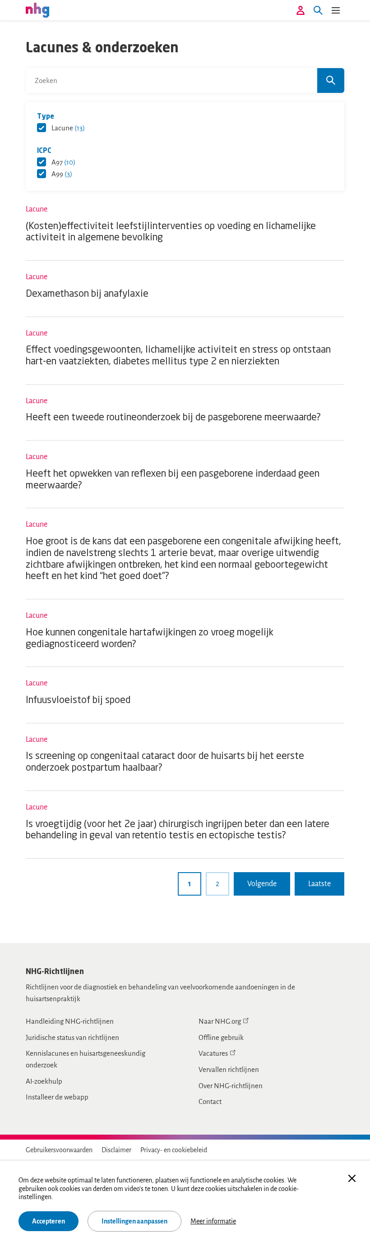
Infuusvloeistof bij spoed (78, 700)
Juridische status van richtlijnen (72, 1037)
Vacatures (213, 1053)
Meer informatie (213, 1221)
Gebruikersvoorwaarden (59, 1150)
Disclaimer (116, 1150)
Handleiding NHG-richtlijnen (70, 1021)
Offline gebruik (221, 1037)
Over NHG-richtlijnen (231, 1086)
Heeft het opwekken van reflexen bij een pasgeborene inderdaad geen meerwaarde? (172, 480)
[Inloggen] (300, 10)
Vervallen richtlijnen (229, 1069)
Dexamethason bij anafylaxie (87, 294)
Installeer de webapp (57, 1097)
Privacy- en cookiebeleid (173, 1150)
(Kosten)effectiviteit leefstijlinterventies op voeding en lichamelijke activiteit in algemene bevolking (171, 232)
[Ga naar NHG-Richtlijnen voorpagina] (37, 10)
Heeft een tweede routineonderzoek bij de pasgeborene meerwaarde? (173, 418)
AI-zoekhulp (44, 1081)
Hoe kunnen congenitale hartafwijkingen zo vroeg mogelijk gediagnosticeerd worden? (149, 638)
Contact (210, 1101)
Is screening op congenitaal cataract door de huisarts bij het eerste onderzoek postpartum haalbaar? (165, 762)
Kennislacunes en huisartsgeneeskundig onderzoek (85, 1059)
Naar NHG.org (220, 1021)
